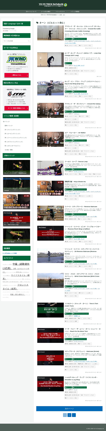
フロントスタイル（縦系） (72, 321)
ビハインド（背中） (13, 285)
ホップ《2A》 (72, 43)
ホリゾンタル (83, 154)
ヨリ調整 (14, 272)
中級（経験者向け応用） (71, 68)
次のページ (69, 409)
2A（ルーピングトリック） (80, 38)
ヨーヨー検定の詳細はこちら (16, 108)
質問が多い (81, 363)
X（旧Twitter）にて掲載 (10, 253)
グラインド (9, 291)
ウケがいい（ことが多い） (72, 119)
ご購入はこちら (16, 75)
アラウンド (76, 113)
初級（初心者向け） (17, 294)
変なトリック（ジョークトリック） (14, 279)
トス (79, 316)
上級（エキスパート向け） (72, 45)
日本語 (6, 30)
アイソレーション (22, 289)
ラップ (82, 93)
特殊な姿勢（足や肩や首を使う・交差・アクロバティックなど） (80, 70)
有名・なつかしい (26, 279)
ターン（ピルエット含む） (86, 45)
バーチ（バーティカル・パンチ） (82, 41)
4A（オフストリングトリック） (81, 313)
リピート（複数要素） (16, 291)
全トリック (68, 38)
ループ (82, 65)
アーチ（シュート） (79, 171)
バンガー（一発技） (84, 116)
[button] (28, 41)
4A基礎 (76, 316)
